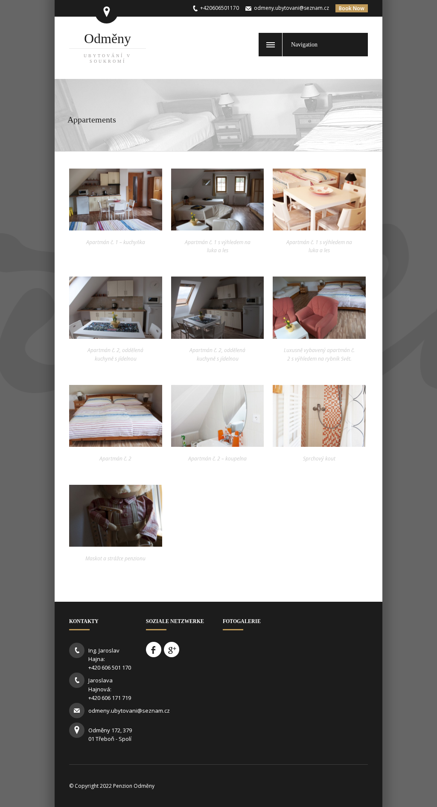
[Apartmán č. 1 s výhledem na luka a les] (217, 228)
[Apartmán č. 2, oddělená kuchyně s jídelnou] (115, 336)
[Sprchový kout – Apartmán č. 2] (319, 444)
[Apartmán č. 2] (319, 336)
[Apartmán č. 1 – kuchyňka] (115, 228)
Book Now (351, 8)
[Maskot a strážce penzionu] (115, 544)
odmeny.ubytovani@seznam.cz (291, 8)
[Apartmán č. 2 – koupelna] (217, 444)
